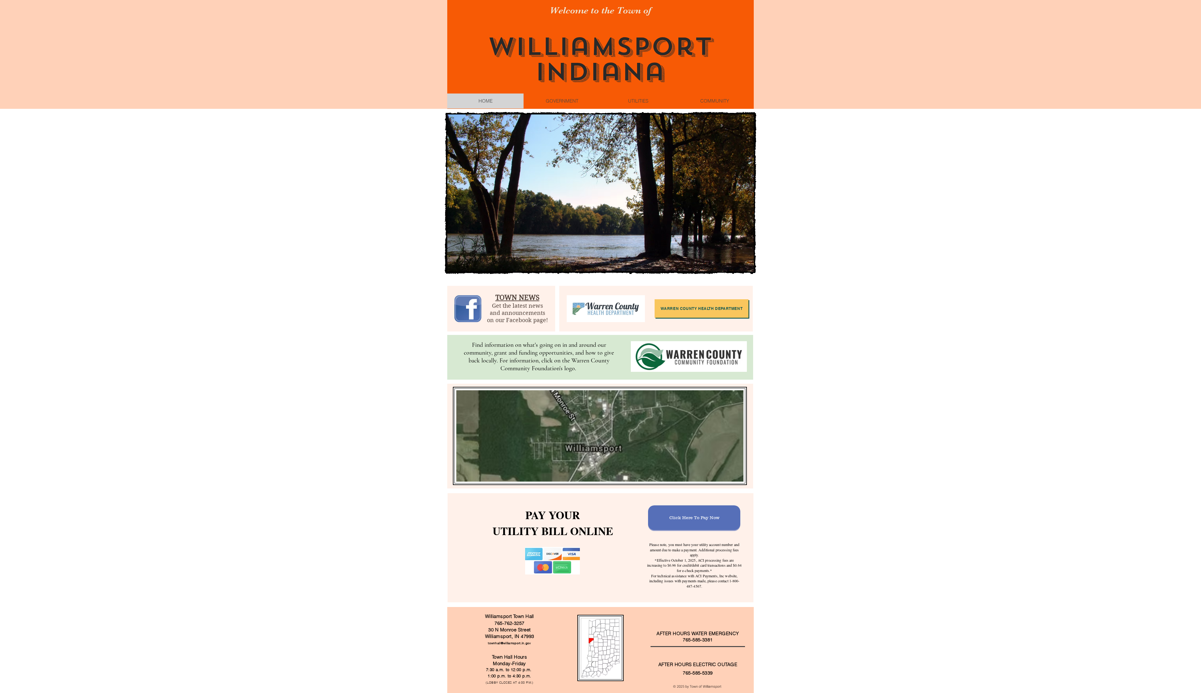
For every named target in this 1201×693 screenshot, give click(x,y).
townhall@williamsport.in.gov (509, 643)
